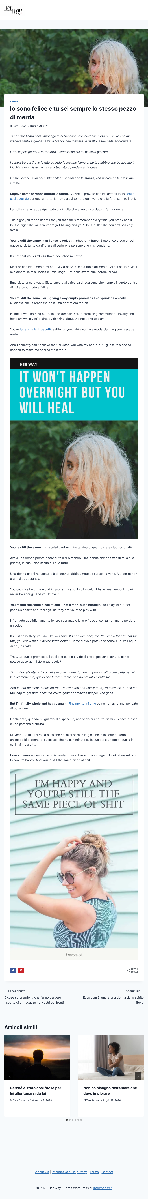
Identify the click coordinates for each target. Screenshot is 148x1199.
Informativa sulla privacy (69, 1172)
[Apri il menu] (144, 10)
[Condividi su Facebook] (13, 970)
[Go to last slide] (10, 1076)
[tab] (67, 1120)
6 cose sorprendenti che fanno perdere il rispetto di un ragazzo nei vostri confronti (34, 997)
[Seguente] (138, 1076)
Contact (107, 1172)
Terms (94, 1172)
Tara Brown (19, 126)
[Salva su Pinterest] (21, 970)
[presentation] (37, 1057)
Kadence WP (102, 1188)
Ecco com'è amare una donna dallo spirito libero (113, 997)
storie (14, 101)
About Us (42, 1172)
